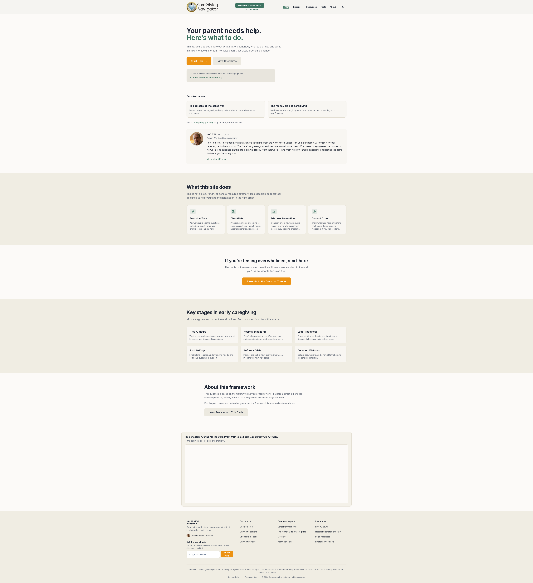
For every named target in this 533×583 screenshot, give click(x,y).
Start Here (199, 61)
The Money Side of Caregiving (292, 532)
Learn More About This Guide (226, 412)
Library (296, 7)
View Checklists (227, 61)
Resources (311, 7)
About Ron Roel (285, 542)
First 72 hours (321, 527)
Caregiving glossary (203, 122)
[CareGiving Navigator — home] (202, 7)
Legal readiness (322, 537)
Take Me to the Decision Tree (266, 281)
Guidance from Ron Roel (202, 535)
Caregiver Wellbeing (287, 527)
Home (286, 7)
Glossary (282, 537)
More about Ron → (216, 159)
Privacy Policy (234, 577)
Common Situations (248, 532)
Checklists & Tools (248, 537)
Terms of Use (251, 577)
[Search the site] (343, 7)
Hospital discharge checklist (328, 532)
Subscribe (227, 554)
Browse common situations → (206, 77)
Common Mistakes (248, 542)
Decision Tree (246, 527)
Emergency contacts (324, 542)
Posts (323, 7)
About (333, 7)
